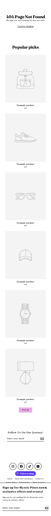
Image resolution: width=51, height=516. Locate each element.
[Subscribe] (46, 508)
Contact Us (39, 479)
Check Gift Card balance (24, 479)
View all (25, 410)
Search (9, 479)
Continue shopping (26, 26)
